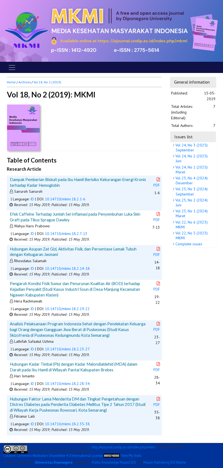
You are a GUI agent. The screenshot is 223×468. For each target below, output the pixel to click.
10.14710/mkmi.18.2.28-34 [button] (67, 383)
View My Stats (131, 456)
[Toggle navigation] (12, 67)
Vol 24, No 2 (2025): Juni (191, 158)
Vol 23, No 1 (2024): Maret (191, 213)
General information (192, 82)
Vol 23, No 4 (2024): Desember (191, 180)
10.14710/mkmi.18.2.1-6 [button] (65, 199)
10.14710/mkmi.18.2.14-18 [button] (67, 268)
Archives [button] (24, 82)
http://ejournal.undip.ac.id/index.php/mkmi (123, 447)
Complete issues (188, 243)
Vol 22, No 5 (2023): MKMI (191, 235)
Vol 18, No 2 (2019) (47, 82)
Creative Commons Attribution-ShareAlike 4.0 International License (53, 456)
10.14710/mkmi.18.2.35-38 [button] (67, 423)
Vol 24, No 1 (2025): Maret (191, 170)
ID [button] (32, 199)
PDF (156, 185)
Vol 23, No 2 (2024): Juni (191, 202)
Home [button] (11, 82)
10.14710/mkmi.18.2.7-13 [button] (66, 233)
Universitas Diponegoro (54, 462)
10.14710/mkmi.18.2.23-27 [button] (67, 349)
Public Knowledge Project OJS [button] (114, 462)
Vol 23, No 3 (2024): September (191, 191)
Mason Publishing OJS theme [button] (164, 462)
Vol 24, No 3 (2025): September (191, 147)
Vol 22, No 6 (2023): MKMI (191, 225)
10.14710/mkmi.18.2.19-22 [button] (67, 308)
